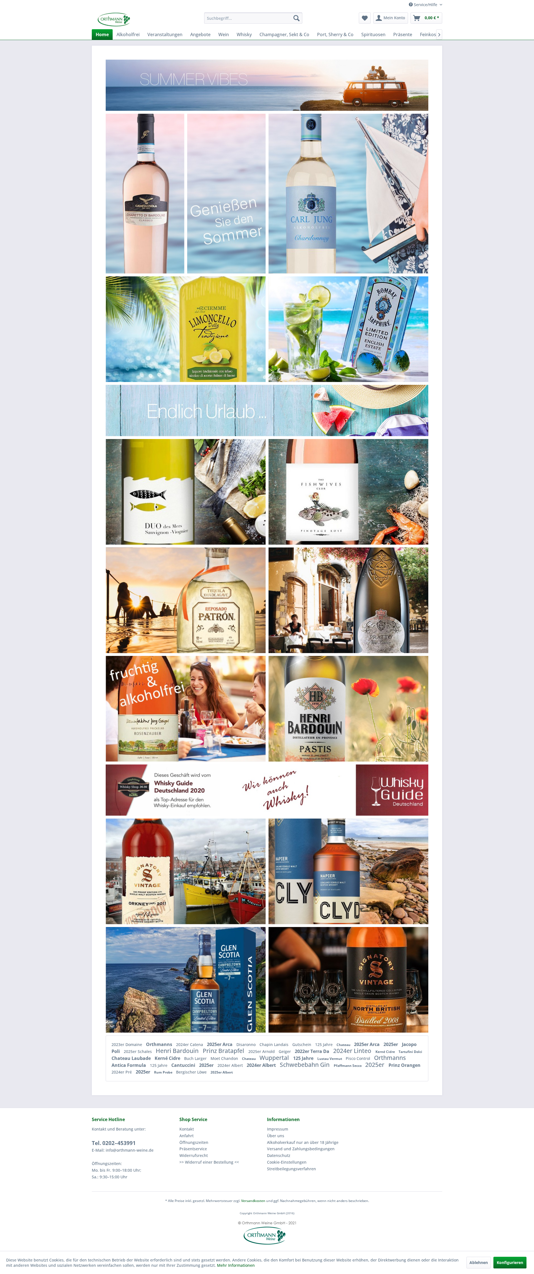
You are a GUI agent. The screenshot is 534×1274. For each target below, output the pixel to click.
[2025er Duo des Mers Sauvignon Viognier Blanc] (163, 491)
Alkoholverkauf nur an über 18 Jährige (302, 1142)
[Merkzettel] (365, 18)
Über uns (275, 1135)
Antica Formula (129, 1065)
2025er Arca (220, 1044)
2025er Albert (222, 1072)
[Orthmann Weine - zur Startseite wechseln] (135, 19)
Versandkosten (253, 1200)
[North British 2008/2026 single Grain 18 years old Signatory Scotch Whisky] (380, 979)
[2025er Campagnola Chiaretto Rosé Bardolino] (145, 193)
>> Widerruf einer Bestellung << (209, 1162)
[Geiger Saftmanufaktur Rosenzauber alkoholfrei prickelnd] (150, 708)
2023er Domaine (127, 1044)
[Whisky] (267, 790)
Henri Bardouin (178, 1051)
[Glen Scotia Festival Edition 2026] (216, 979)
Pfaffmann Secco (348, 1065)
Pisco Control (358, 1058)
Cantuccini (183, 1065)
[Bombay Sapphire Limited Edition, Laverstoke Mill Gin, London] (375, 329)
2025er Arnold (262, 1051)
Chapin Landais (274, 1044)
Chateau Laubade (132, 1058)
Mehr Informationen (236, 1265)
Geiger (285, 1051)
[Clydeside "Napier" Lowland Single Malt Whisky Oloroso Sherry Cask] (321, 871)
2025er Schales (138, 1051)
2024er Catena (190, 1044)
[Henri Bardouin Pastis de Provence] (314, 708)
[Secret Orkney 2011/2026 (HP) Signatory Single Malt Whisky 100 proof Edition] (152, 871)
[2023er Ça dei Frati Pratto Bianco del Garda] (378, 600)
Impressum (277, 1129)
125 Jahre (324, 1044)
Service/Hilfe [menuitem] (425, 4)
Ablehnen (478, 1262)
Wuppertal (274, 1058)
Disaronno (246, 1044)
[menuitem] (253, 18)
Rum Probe (163, 1072)
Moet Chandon (225, 1058)
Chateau (344, 1044)
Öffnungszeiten (193, 1142)
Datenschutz (278, 1155)
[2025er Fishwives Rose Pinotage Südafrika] (323, 491)
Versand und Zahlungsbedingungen (301, 1148)
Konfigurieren (510, 1262)
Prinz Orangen (405, 1065)
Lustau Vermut (330, 1058)
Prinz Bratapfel (224, 1051)
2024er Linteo (353, 1051)
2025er (391, 1044)
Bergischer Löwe (192, 1072)
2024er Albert (230, 1065)
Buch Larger (196, 1058)
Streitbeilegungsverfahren (291, 1168)
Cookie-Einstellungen (286, 1162)
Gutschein (302, 1044)
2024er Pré (122, 1072)
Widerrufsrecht (193, 1155)
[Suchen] (296, 18)
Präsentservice (193, 1148)
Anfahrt (186, 1135)
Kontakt (186, 1129)
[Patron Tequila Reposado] (213, 600)
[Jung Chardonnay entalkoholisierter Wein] (316, 193)
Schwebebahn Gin (305, 1065)
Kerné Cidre (385, 1051)
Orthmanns (159, 1044)
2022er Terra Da (312, 1051)
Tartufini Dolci (410, 1051)
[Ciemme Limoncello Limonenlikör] (214, 329)
